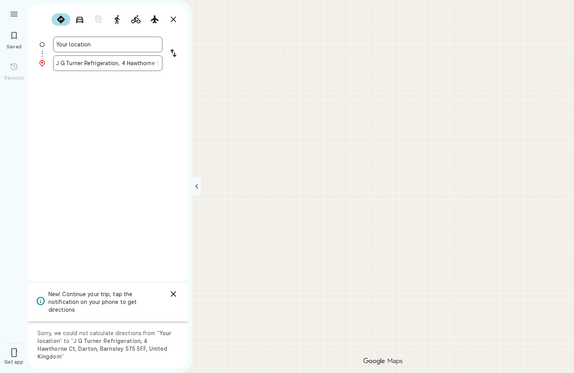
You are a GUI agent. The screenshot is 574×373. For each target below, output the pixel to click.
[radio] (61, 19)
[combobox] (107, 44)
